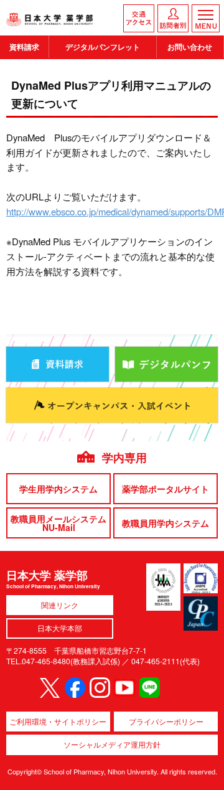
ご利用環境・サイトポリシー (57, 721)
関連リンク (59, 605)
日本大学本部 (59, 628)
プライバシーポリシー (166, 721)
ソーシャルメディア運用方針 (112, 744)
